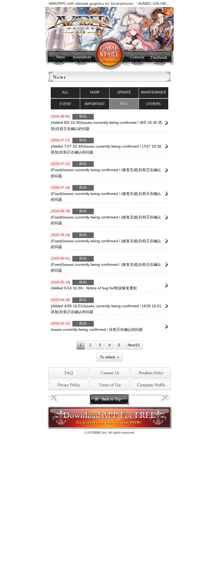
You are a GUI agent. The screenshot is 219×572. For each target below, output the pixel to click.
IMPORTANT (95, 104)
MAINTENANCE (153, 92)
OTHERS (153, 104)
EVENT (65, 104)
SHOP (95, 92)
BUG (124, 104)
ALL (65, 92)
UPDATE (124, 92)
